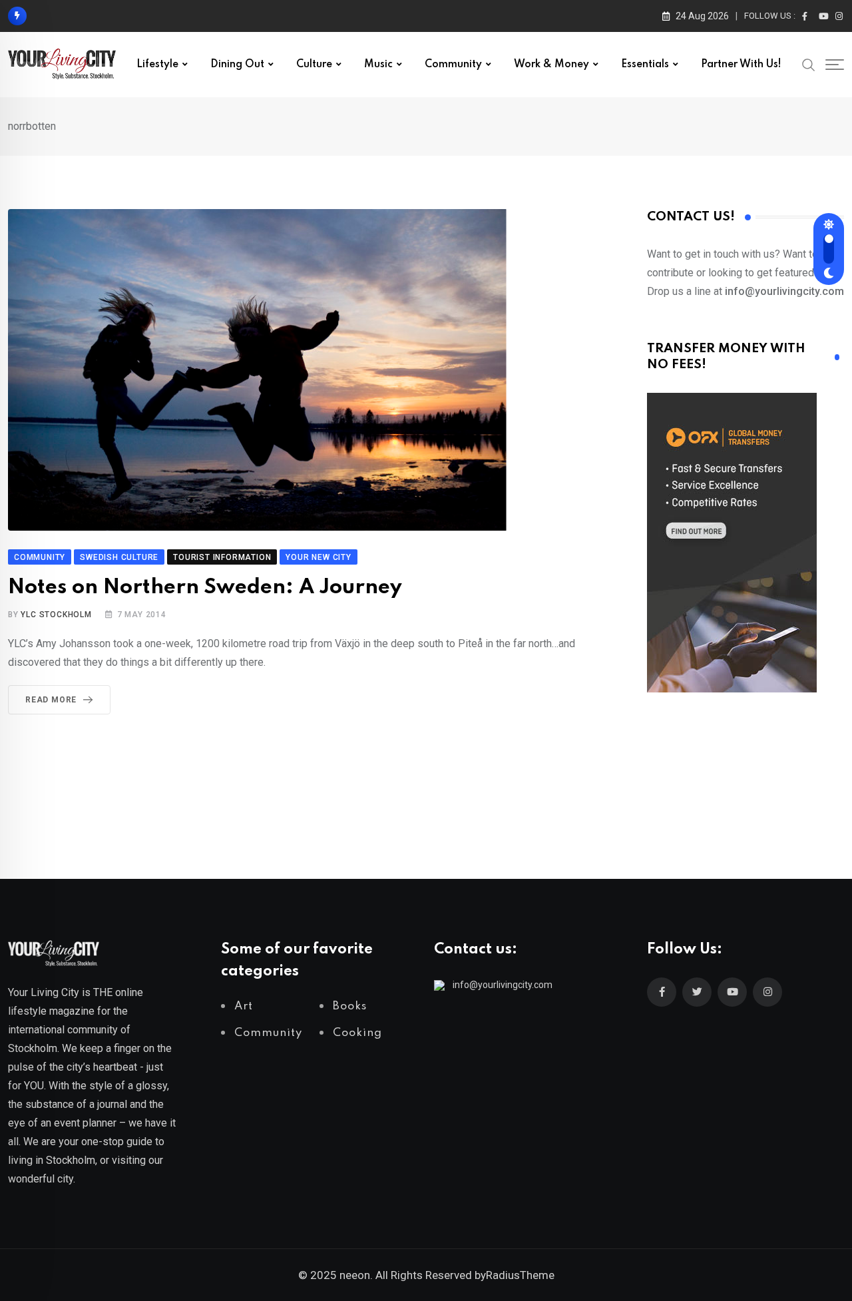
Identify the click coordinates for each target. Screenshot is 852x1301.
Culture (314, 64)
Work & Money (551, 64)
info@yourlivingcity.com (502, 984)
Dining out (237, 64)
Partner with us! (741, 64)
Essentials (645, 64)
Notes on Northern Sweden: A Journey (205, 587)
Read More (51, 699)
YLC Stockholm (56, 614)
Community (453, 64)
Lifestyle (157, 64)
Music (378, 64)
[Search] (808, 64)
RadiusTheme (520, 1275)
